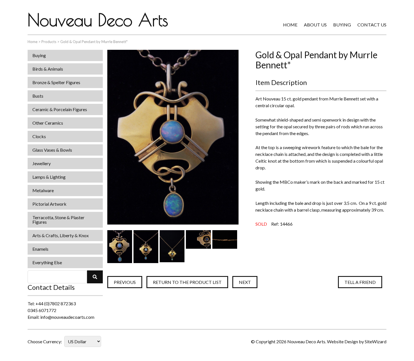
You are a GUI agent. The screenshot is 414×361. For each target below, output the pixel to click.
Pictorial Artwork (49, 204)
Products (48, 41)
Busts (37, 95)
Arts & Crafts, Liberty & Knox (60, 235)
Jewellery (41, 163)
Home (290, 24)
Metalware (43, 190)
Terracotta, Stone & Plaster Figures (58, 220)
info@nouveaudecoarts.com (67, 317)
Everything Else (47, 262)
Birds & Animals (47, 68)
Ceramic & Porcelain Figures (59, 109)
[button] (95, 276)
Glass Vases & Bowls (52, 150)
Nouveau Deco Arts (98, 20)
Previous (125, 282)
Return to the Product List (187, 282)
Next (245, 282)
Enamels (40, 249)
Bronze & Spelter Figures (56, 82)
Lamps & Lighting (49, 177)
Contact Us (371, 24)
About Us (315, 24)
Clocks (39, 136)
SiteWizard (375, 341)
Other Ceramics (47, 122)
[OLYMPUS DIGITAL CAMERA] (119, 246)
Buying (342, 24)
